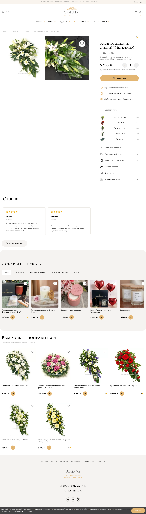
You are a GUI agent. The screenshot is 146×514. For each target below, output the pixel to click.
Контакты (94, 2)
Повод (83, 21)
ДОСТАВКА (44, 461)
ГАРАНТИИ (64, 461)
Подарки (63, 21)
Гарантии (75, 2)
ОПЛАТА (54, 461)
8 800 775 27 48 (73, 486)
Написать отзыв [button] (16, 243)
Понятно (138, 510)
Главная (4, 31)
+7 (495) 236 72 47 (73, 490)
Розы (50, 21)
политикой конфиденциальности (17, 511)
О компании (84, 2)
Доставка (58, 2)
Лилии (26, 31)
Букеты (39, 21)
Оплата (66, 2)
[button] (3, 11)
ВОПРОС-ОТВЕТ (89, 461)
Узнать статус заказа (45, 2)
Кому (104, 21)
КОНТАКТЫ (101, 461)
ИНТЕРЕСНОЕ (75, 461)
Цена (94, 21)
